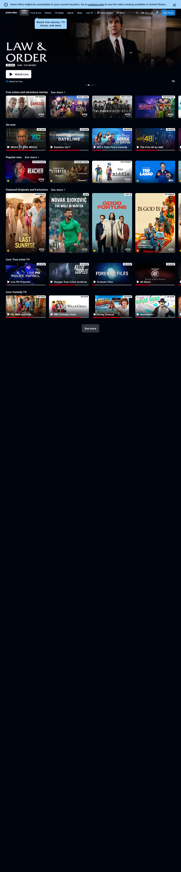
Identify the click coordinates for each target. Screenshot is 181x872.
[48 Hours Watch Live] (155, 274)
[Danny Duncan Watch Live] (112, 306)
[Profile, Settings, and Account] (157, 12)
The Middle (112, 172)
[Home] (11, 13)
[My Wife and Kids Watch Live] (26, 306)
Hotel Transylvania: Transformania (155, 107)
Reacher (26, 172)
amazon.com (96, 4)
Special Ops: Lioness (69, 172)
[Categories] (152, 12)
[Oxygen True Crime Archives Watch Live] (69, 274)
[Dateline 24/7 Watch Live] (69, 139)
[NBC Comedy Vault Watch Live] (69, 306)
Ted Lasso (155, 172)
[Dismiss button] (174, 5)
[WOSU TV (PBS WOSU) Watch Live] (26, 139)
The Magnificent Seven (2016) (112, 107)
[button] (18, 74)
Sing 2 (69, 107)
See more (90, 328)
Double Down (90, 42)
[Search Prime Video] (137, 12)
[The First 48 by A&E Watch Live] (155, 139)
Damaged (26, 107)
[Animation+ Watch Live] (155, 306)
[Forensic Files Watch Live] (112, 274)
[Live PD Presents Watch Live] (26, 274)
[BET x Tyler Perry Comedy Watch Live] (112, 139)
